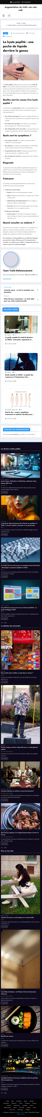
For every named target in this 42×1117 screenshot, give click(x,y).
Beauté (25, 1101)
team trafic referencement (19, 33)
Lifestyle (3, 521)
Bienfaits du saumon (7, 1036)
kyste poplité (16, 108)
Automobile (18, 1101)
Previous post (7, 287)
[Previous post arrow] (37, 290)
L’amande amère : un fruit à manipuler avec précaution (19, 291)
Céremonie (14, 1103)
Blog (12, 1101)
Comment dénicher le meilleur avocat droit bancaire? (17, 791)
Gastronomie (5, 830)
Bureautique (4, 915)
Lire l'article (4, 492)
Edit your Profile (30, 274)
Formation (9, 1105)
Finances (34, 1103)
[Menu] (3, 16)
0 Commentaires (8, 36)
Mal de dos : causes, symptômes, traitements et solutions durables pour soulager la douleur (18, 413)
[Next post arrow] (37, 299)
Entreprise (27, 1103)
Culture (20, 1103)
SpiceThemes (22, 1114)
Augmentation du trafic (19, 1112)
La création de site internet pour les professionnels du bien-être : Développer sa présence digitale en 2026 (20, 566)
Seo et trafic (5, 479)
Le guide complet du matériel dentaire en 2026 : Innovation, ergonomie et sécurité (19, 338)
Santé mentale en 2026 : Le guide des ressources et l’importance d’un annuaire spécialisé (19, 376)
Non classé (21, 1107)
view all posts (7, 278)
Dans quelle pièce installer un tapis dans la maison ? (17, 673)
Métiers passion (5, 789)
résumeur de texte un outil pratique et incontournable (17, 917)
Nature (15, 1107)
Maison (3, 671)
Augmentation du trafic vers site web (21, 9)
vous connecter (14, 434)
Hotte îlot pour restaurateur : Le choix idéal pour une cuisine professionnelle (19, 300)
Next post (6, 296)
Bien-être (32, 1101)
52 (5, 623)
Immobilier (24, 1105)
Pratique (28, 1107)
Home (7, 1101)
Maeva (9, 335)
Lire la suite (4, 682)
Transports (4, 1076)
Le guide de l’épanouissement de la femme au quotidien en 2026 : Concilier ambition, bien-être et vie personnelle (19, 524)
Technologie (20, 1109)
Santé (5, 33)
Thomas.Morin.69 (12, 410)
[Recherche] (9, 15)
